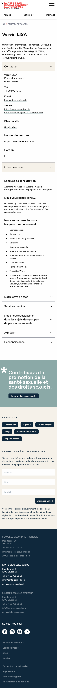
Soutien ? (28, 14)
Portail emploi (45, 424)
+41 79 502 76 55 (12, 90)
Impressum (9, 671)
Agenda (27, 424)
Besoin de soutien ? (26, 431)
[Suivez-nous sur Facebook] (4, 631)
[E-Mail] (28, 492)
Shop (7, 431)
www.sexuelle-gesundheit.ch (16, 555)
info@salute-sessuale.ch (14, 608)
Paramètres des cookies (16, 681)
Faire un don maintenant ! (23, 396)
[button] (51, 681)
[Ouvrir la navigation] (51, 5)
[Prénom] (28, 473)
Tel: (12, 547)
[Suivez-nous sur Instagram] (12, 631)
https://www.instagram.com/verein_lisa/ (23, 112)
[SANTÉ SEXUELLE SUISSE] (14, 5)
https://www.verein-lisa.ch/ (17, 109)
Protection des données (15, 666)
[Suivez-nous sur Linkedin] (27, 631)
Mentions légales (12, 676)
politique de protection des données (29, 518)
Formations (10, 424)
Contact (50, 14)
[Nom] (28, 483)
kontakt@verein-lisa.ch (15, 100)
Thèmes (6, 14)
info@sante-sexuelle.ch (13, 579)
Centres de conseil (18, 24)
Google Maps (10, 127)
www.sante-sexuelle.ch (13, 584)
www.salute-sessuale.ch (13, 612)
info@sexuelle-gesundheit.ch (16, 551)
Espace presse (12, 438)
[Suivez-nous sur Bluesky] (19, 631)
